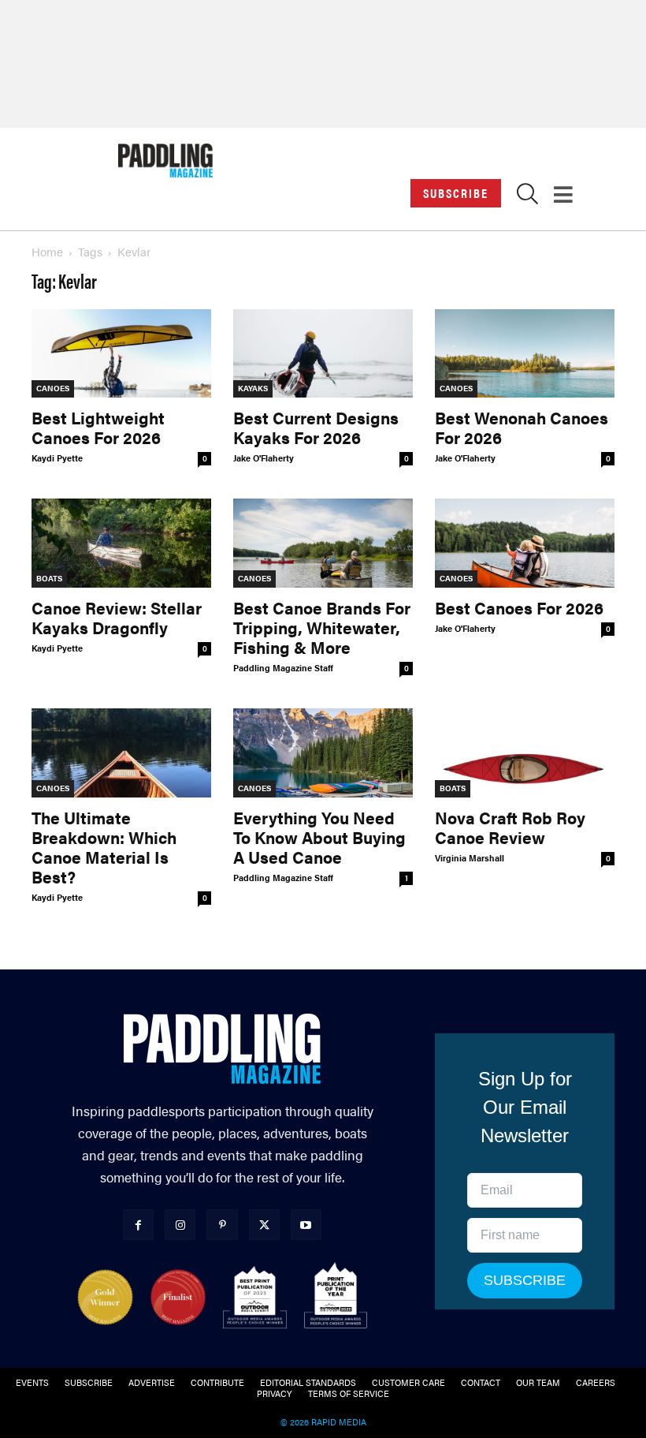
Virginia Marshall (469, 858)
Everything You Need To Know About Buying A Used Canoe (319, 836)
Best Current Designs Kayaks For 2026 (316, 427)
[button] (527, 197)
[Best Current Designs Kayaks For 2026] (323, 353)
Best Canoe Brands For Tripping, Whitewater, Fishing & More (321, 627)
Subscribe (455, 193)
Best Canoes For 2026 (519, 607)
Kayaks (253, 388)
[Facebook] (138, 1224)
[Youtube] (306, 1224)
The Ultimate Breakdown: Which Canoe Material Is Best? (104, 846)
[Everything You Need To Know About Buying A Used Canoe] (323, 752)
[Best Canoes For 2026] (524, 543)
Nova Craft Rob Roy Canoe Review (510, 827)
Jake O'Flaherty (263, 458)
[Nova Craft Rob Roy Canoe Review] (524, 752)
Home (47, 251)
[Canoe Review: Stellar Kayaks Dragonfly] (121, 543)
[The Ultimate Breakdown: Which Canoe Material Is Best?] (121, 752)
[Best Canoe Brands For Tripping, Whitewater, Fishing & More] (323, 543)
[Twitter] (264, 1224)
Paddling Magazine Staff (283, 668)
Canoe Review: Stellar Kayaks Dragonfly (117, 617)
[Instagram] (180, 1224)
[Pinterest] (221, 1224)
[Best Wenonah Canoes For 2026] (524, 353)
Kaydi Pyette (57, 458)
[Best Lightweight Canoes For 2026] (121, 353)
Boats (49, 578)
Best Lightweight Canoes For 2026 (98, 427)
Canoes (52, 388)
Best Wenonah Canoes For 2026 (521, 427)
